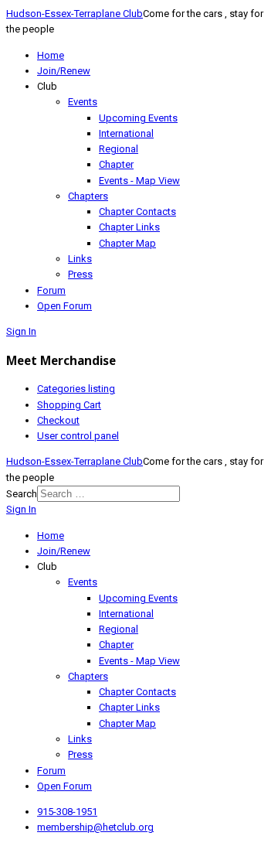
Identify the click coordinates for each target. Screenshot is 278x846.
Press (80, 274)
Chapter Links (129, 227)
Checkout (58, 420)
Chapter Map (127, 243)
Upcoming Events (138, 118)
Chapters (88, 196)
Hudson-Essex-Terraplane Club (74, 13)
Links (80, 258)
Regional (118, 149)
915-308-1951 (67, 811)
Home (50, 55)
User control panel (78, 436)
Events (82, 101)
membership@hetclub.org (95, 827)
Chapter (116, 164)
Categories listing (76, 388)
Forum (51, 290)
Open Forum (64, 306)
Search (21, 494)
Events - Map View (139, 180)
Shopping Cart (69, 405)
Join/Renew (63, 71)
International (126, 133)
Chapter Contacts (137, 211)
